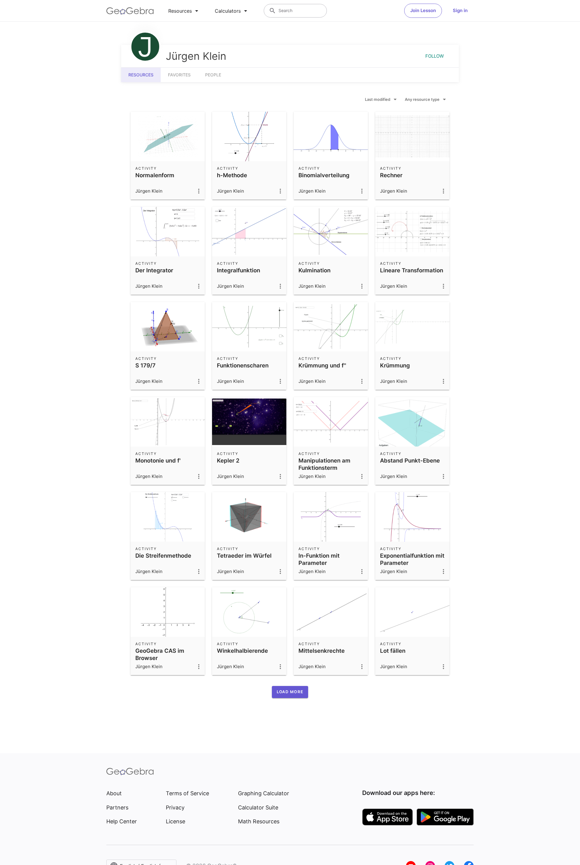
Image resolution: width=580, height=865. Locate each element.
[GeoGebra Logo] (130, 10)
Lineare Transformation (411, 270)
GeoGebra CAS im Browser (159, 654)
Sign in (460, 10)
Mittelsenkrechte (321, 650)
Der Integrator (154, 270)
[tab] (184, 10)
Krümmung (395, 365)
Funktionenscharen (243, 365)
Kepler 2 (228, 460)
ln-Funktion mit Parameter (319, 559)
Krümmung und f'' (322, 365)
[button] (290, 692)
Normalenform (154, 175)
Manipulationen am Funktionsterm (324, 464)
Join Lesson (423, 10)
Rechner (391, 175)
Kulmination (314, 270)
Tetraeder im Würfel (244, 555)
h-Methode (232, 175)
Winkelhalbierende (242, 650)
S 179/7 (145, 365)
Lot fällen (392, 650)
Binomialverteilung (324, 175)
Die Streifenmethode (163, 555)
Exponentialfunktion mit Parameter (412, 559)
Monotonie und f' (158, 460)
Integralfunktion (238, 270)
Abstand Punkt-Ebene (410, 460)
